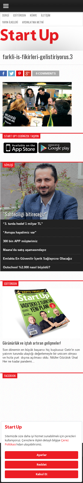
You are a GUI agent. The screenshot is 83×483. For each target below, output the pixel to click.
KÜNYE (33, 15)
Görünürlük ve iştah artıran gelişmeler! (32, 343)
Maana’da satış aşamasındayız (24, 250)
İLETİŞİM (45, 15)
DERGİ (5, 15)
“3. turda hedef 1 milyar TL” (23, 223)
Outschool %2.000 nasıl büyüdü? (26, 267)
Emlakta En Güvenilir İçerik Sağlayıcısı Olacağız (37, 258)
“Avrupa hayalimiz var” (19, 232)
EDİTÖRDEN (19, 15)
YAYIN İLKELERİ (10, 22)
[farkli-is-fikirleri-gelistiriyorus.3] (37, 125)
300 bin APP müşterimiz (20, 241)
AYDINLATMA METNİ (33, 22)
